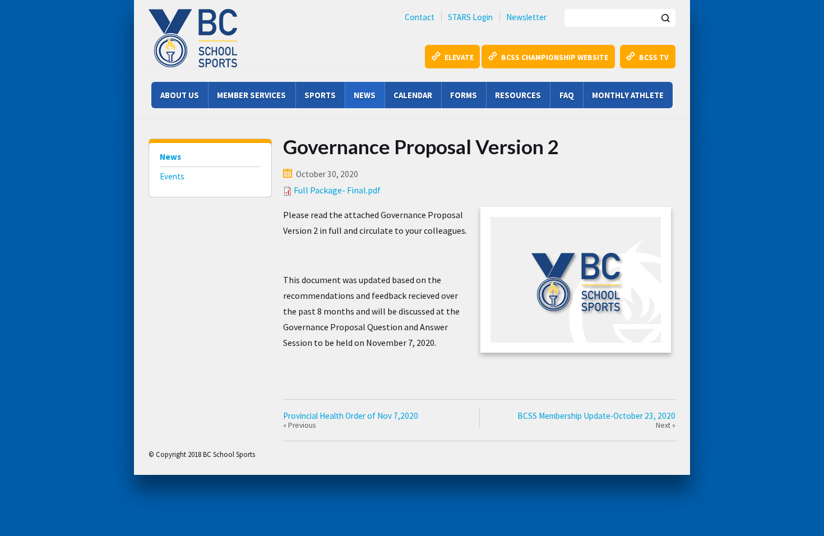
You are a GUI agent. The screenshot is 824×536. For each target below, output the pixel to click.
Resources (518, 95)
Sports (320, 95)
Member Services (251, 95)
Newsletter (526, 17)
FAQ (566, 95)
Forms (463, 95)
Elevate (459, 57)
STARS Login (470, 17)
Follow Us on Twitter (309, 453)
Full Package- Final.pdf (337, 190)
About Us (179, 95)
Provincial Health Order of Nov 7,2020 (350, 415)
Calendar (413, 95)
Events (172, 176)
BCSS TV (654, 57)
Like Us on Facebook (283, 453)
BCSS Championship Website (554, 57)
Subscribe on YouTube (335, 453)
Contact (419, 17)
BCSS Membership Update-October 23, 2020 (596, 415)
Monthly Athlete (628, 95)
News (365, 95)
